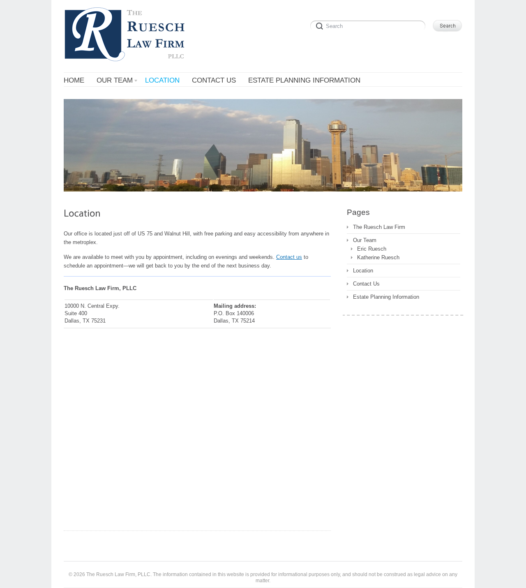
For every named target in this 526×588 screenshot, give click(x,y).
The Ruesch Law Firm (379, 227)
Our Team (364, 240)
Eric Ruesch (371, 249)
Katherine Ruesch (378, 257)
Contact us (289, 257)
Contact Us (366, 284)
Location (363, 270)
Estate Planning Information (386, 297)
